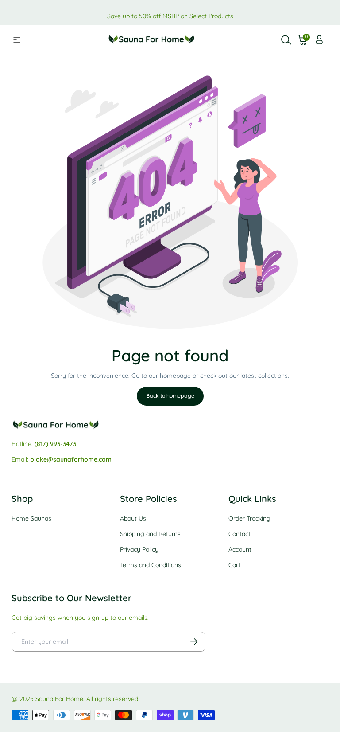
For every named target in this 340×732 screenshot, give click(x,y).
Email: (62, 459)
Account (239, 549)
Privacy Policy (139, 549)
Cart (234, 565)
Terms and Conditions (150, 565)
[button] (303, 40)
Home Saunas (31, 518)
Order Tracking (249, 518)
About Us (133, 518)
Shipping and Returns (150, 534)
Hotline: (44, 444)
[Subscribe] (194, 642)
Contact (239, 534)
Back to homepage (170, 395)
